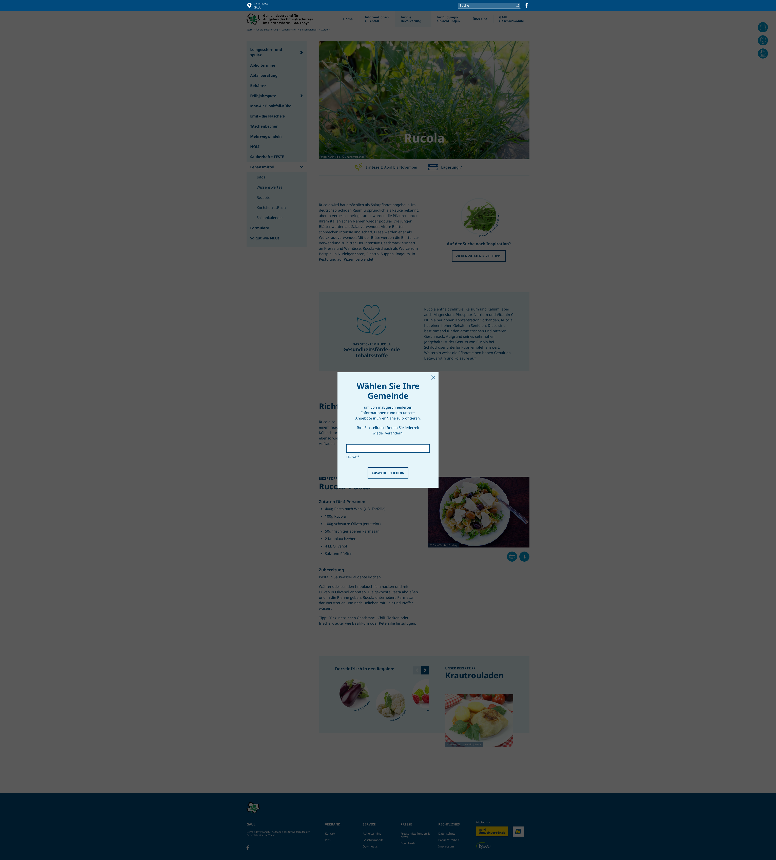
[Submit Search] (518, 5)
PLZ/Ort (352, 457)
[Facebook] (526, 5)
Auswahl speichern (388, 473)
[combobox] (489, 5)
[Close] (433, 377)
